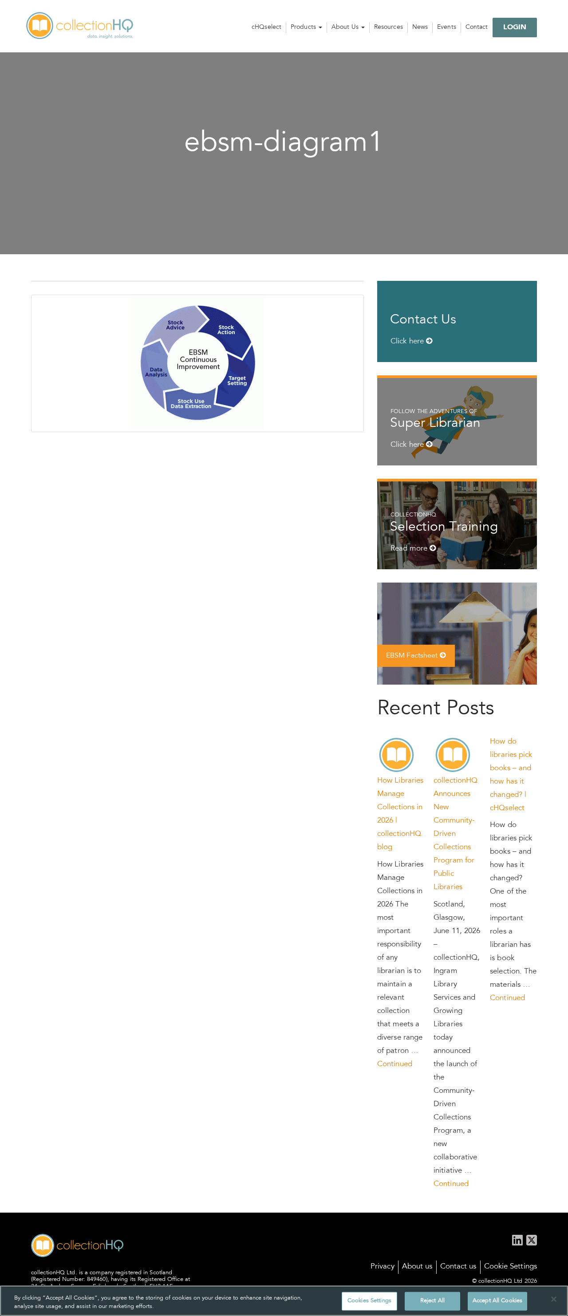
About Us (345, 27)
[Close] (554, 1299)
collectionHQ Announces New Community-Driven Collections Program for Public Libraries (455, 834)
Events (446, 27)
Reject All (432, 1301)
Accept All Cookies (497, 1301)
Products (304, 27)
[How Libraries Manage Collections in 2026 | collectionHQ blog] (397, 755)
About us (417, 1267)
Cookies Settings (369, 1301)
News (420, 27)
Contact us (458, 1267)
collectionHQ (80, 26)
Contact (476, 27)
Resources (388, 27)
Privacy (382, 1267)
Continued (394, 1064)
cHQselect (266, 27)
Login (515, 27)
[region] (284, 1300)
